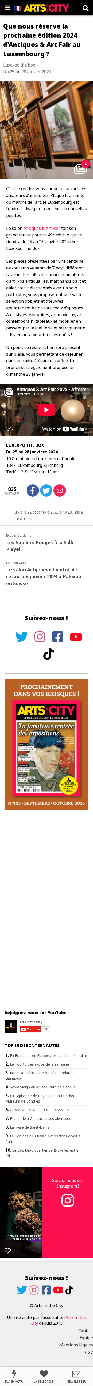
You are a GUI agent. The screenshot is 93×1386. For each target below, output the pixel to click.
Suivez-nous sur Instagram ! (67, 1183)
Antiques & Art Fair (42, 228)
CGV (89, 1352)
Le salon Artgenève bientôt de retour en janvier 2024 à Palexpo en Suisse (43, 576)
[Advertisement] (46, 875)
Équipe (86, 1338)
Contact (85, 1330)
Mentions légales (76, 1345)
